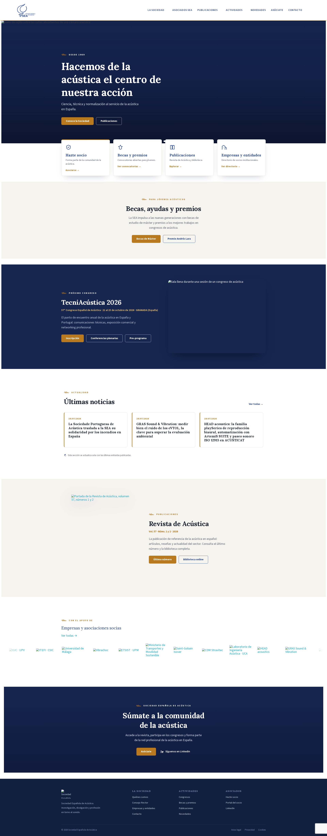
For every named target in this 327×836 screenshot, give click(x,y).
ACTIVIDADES (234, 10)
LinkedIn (230, 808)
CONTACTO (295, 10)
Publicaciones (109, 121)
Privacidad (250, 829)
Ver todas (256, 404)
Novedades (185, 814)
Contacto (137, 814)
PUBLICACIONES (207, 10)
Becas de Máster (146, 239)
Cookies (262, 829)
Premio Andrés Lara (179, 239)
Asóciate (277, 10)
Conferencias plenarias (104, 338)
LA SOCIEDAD (156, 10)
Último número (162, 559)
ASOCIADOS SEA (182, 10)
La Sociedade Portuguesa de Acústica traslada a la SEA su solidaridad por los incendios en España (94, 430)
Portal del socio (234, 802)
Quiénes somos (140, 797)
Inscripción (72, 338)
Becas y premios (187, 802)
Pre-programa (138, 338)
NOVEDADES (258, 10)
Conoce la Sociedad (77, 121)
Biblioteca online (193, 559)
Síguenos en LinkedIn (177, 751)
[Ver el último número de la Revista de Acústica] (100, 538)
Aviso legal (236, 829)
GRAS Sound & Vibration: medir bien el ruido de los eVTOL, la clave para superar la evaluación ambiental (163, 430)
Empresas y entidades (143, 808)
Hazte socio (232, 797)
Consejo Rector (140, 802)
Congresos (184, 797)
